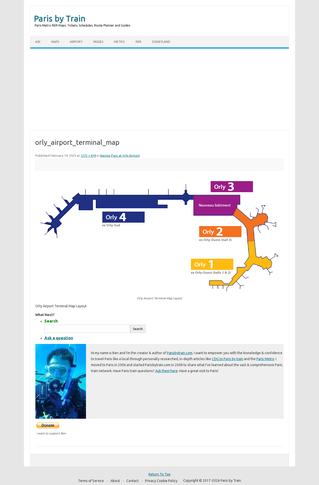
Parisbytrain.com (179, 353)
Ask (37, 41)
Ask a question (58, 338)
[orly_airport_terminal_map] (159, 236)
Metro (119, 41)
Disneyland (161, 41)
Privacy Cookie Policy (161, 481)
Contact (132, 481)
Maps (55, 41)
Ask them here (166, 371)
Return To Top (159, 474)
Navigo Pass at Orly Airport (120, 155)
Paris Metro (265, 359)
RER (138, 41)
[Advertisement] (159, 89)
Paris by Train (59, 18)
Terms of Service (91, 481)
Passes (98, 41)
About (115, 481)
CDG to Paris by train (227, 359)
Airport (76, 41)
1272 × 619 (88, 155)
